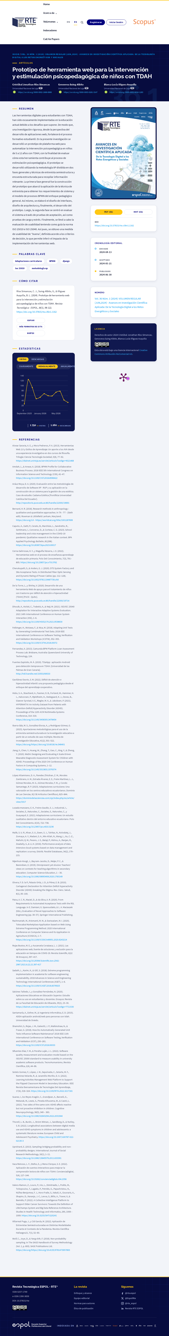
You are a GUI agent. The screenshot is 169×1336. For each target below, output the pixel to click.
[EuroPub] (77, 1326)
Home (46, 4)
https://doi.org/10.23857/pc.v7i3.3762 (38, 562)
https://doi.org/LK (25, 520)
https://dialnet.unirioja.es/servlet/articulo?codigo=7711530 (45, 1006)
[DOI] (136, 1325)
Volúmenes (49, 21)
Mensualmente (46, 366)
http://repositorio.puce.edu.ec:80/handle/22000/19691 (42, 502)
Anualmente (68, 366)
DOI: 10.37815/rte (20, 1300)
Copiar (30, 320)
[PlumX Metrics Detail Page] (124, 377)
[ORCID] (132, 1325)
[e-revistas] (102, 1325)
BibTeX (30, 333)
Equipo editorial (82, 1298)
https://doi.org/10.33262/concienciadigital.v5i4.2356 (41, 1179)
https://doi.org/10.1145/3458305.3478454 (36, 719)
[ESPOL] (31, 1326)
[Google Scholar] (108, 1325)
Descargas (38, 359)
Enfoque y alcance (83, 1293)
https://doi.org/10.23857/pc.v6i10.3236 (35, 826)
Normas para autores (84, 1303)
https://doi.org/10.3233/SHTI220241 (39, 1215)
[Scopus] (145, 22)
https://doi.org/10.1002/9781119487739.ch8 (37, 579)
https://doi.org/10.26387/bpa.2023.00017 (36, 545)
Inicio (15, 54)
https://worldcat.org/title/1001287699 (54, 520)
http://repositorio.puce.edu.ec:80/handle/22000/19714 (42, 600)
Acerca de (48, 13)
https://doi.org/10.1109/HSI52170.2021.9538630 (39, 621)
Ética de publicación (83, 1308)
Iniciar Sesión (116, 22)
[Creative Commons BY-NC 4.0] (19, 1307)
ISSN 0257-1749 (19, 1291)
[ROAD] (140, 1325)
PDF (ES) (108, 212)
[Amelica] (86, 1325)
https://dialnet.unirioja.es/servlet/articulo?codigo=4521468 (45, 460)
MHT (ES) (138, 212)
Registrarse (96, 22)
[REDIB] (97, 1325)
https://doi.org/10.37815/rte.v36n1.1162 (37, 311)
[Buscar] (82, 22)
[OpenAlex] (149, 1325)
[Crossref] (121, 1325)
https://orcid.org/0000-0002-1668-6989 (35, 92)
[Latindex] (92, 1326)
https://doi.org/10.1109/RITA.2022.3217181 (52, 1090)
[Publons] (127, 1326)
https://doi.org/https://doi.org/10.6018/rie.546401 (40, 744)
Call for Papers (51, 39)
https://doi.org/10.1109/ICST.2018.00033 (35, 1045)
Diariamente (26, 366)
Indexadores (50, 30)
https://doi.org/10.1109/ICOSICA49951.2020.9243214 (41, 939)
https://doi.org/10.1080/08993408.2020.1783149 (39, 876)
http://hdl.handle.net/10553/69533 (33, 673)
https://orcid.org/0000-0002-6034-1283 (126, 92)
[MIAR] (144, 1325)
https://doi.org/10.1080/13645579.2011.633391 (38, 1158)
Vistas (22, 359)
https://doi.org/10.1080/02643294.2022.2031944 (39, 1115)
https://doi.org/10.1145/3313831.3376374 (36, 769)
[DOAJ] (81, 1325)
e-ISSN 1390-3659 (20, 1296)
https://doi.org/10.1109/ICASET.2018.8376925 (38, 985)
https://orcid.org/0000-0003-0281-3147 (80, 92)
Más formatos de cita (30, 326)
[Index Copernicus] (155, 1326)
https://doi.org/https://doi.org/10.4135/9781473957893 (43, 1250)
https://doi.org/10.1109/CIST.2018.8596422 (36, 477)
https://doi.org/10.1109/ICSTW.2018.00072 (36, 642)
